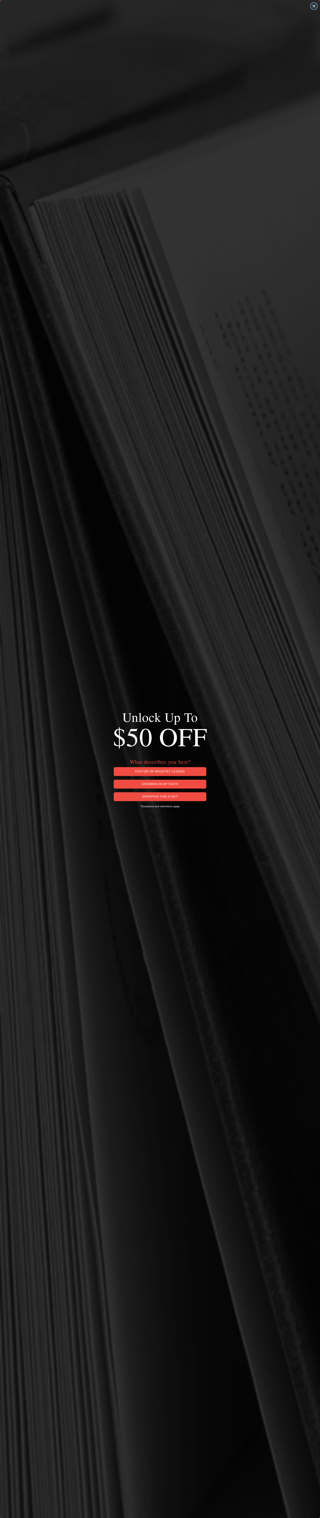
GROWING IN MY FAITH (160, 784)
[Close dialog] (314, 6)
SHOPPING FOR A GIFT (160, 796)
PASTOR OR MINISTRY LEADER (160, 771)
